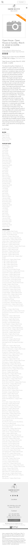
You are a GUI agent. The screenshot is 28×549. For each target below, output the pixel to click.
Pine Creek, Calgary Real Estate (11, 402)
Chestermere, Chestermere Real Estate (13, 277)
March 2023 (5, 215)
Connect (21, 2)
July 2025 (5, 168)
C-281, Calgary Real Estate (9, 262)
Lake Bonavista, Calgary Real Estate (12, 354)
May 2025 (5, 171)
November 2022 (6, 221)
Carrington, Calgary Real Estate (11, 274)
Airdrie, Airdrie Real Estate (9, 234)
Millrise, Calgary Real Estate (10, 370)
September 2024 (7, 185)
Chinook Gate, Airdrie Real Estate (11, 279)
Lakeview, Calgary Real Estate (10, 355)
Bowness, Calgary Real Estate (10, 252)
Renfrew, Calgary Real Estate (10, 410)
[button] (10, 495)
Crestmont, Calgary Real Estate (11, 297)
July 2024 (5, 188)
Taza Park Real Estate (8, 456)
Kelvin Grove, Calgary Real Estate (11, 347)
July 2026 (5, 148)
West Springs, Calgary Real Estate (11, 473)
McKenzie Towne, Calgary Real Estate (13, 368)
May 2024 (5, 191)
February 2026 (6, 157)
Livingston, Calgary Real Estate (11, 359)
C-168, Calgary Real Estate (9, 261)
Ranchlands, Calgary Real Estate (11, 407)
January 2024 (6, 198)
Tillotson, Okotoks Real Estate (10, 460)
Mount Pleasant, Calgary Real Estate (12, 377)
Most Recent (5, 145)
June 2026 (5, 150)
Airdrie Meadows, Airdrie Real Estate (12, 233)
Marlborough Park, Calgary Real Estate (13, 365)
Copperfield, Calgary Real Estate (11, 289)
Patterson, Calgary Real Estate (10, 397)
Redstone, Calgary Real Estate (10, 408)
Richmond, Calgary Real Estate (11, 412)
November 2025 (7, 162)
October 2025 (6, 163)
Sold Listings (5, 140)
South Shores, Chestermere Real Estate (13, 448)
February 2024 (6, 196)
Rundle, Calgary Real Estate (10, 417)
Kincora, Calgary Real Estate (10, 350)
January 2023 (6, 218)
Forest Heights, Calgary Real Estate (12, 324)
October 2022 (6, 223)
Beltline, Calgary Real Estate (10, 249)
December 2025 (6, 160)
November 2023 (6, 201)
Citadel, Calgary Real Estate (10, 284)
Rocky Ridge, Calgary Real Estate (11, 413)
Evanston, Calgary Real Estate (10, 319)
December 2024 (6, 180)
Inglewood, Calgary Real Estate (11, 345)
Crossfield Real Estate (8, 299)
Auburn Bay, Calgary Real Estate (11, 241)
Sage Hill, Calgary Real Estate (10, 430)
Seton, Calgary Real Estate (9, 433)
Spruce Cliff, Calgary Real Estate (11, 453)
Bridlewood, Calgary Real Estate (11, 259)
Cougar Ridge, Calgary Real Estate (12, 292)
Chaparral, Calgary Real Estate (11, 276)
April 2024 (5, 193)
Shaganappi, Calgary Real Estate (11, 435)
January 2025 (6, 178)
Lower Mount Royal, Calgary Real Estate (13, 360)
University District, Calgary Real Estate (13, 465)
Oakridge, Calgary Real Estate (10, 385)
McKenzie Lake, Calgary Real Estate (12, 367)
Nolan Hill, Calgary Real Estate (10, 380)
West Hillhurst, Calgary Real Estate (12, 471)
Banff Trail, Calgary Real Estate (11, 242)
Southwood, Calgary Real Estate (11, 450)
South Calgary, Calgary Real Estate (12, 446)
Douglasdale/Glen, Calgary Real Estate (13, 310)
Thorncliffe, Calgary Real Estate (11, 458)
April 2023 (5, 213)
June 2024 (5, 190)
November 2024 (6, 181)
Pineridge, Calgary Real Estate (10, 403)
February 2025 (6, 176)
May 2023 (5, 211)
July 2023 (5, 208)
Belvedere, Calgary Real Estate (11, 251)
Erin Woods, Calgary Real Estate (11, 317)
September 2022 (7, 224)
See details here (20, 58)
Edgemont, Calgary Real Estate (11, 315)
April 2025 (5, 173)
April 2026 (5, 153)
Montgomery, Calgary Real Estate (11, 373)
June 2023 (5, 210)
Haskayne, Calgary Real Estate (11, 340)
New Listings (5, 135)
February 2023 (6, 216)
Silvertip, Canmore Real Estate (10, 443)
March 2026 (5, 155)
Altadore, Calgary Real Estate (10, 236)
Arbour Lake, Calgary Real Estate (11, 238)
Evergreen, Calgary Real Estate (11, 320)
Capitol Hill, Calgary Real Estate (11, 272)
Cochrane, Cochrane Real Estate (11, 287)
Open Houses (6, 137)
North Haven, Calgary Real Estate (11, 383)
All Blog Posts (6, 134)
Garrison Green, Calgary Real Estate (12, 327)
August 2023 (5, 206)
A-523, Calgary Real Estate (10, 231)
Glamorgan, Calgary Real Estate (11, 330)
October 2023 (6, 203)
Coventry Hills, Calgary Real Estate (12, 294)
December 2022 (6, 220)
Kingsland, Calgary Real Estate (11, 352)
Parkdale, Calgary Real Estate (10, 392)
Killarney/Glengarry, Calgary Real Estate (13, 349)
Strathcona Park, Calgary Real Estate (12, 455)
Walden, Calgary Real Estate (10, 470)
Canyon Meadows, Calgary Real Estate (13, 271)
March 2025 (5, 175)
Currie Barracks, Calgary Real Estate (12, 304)
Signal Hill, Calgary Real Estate (11, 438)
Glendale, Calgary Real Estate (10, 334)
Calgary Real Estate (7, 267)
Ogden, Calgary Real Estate (10, 387)
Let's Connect (14, 520)
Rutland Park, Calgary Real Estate (11, 428)
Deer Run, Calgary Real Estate (10, 309)
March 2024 (5, 195)
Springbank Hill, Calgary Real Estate (12, 451)
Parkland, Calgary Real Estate (10, 395)
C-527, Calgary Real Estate (10, 266)
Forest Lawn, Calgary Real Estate (11, 325)
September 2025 (7, 165)
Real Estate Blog (6, 139)
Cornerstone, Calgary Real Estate (11, 291)
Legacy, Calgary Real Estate (10, 357)
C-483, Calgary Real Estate (9, 264)
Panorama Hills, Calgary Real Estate (12, 390)
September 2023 (7, 205)
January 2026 (6, 158)
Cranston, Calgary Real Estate (10, 296)
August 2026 (5, 147)
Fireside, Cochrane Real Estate (10, 322)
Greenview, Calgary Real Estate (11, 339)
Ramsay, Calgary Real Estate (10, 405)
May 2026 (5, 152)
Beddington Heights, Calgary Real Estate (15, 51)
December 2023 (6, 200)
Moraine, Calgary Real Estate (10, 375)
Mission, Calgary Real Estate (10, 372)
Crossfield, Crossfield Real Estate (11, 300)
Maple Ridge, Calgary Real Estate (11, 363)
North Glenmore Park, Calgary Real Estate (14, 382)
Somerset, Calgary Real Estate (10, 445)
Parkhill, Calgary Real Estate (10, 393)
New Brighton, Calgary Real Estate (12, 378)
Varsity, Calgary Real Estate (10, 468)
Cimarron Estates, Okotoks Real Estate (12, 282)
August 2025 (6, 167)
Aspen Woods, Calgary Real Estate (12, 239)
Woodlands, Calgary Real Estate (11, 478)
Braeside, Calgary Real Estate (10, 254)
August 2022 (5, 226)
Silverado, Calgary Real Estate (10, 441)
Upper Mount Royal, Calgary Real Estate (13, 466)
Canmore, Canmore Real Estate (11, 269)
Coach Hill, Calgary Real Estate (11, 286)
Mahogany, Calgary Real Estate (11, 362)
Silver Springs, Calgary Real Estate (12, 440)
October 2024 (6, 183)
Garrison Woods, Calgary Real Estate (12, 329)
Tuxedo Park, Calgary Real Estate (11, 463)
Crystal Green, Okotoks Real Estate (12, 302)
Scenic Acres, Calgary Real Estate (11, 431)
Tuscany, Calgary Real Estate (10, 461)
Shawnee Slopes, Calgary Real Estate (12, 436)
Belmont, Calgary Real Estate (10, 247)
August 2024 (5, 186)
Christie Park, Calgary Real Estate (11, 281)
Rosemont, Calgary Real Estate (10, 415)
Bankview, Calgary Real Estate (10, 244)
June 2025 (5, 170)
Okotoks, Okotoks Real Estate (10, 388)
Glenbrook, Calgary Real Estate (11, 332)
